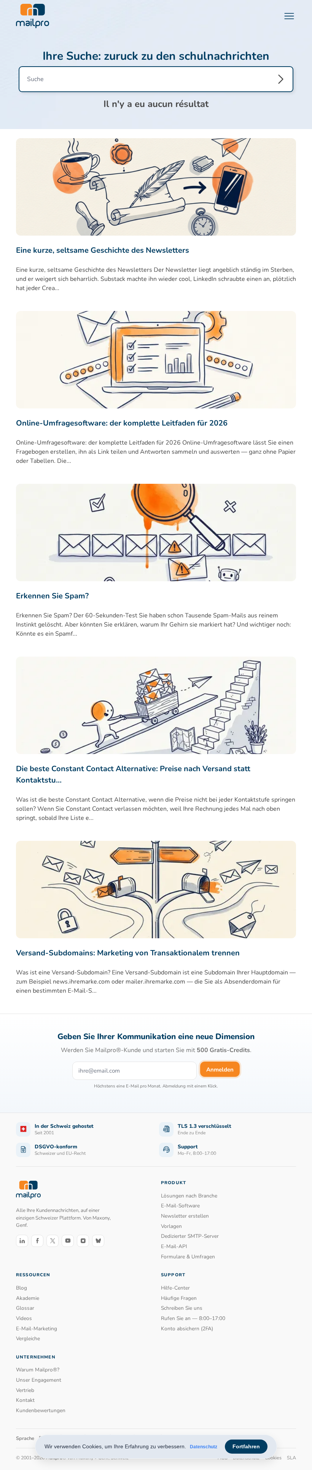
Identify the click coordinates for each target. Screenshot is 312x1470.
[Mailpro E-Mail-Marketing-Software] (32, 16)
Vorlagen (171, 1226)
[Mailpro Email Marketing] (28, 1190)
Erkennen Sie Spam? (52, 596)
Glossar (25, 1308)
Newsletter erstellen (185, 1216)
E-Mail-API (174, 1246)
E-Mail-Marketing (36, 1328)
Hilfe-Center (175, 1287)
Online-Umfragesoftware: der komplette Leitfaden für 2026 (122, 423)
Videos (24, 1318)
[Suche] (281, 79)
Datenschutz (203, 1446)
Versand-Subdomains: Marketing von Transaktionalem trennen (128, 953)
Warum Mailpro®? (37, 1369)
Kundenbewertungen (40, 1410)
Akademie (27, 1298)
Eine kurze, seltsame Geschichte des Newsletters (102, 250)
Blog (21, 1287)
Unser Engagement (38, 1380)
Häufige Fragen (179, 1298)
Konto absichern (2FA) (187, 1328)
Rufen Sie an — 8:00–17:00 (193, 1318)
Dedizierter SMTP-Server (190, 1236)
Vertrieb (25, 1390)
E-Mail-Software (180, 1205)
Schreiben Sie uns (181, 1308)
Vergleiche (28, 1338)
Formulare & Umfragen (188, 1256)
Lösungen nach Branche (189, 1195)
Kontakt (25, 1400)
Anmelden (220, 1069)
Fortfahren (246, 1446)
